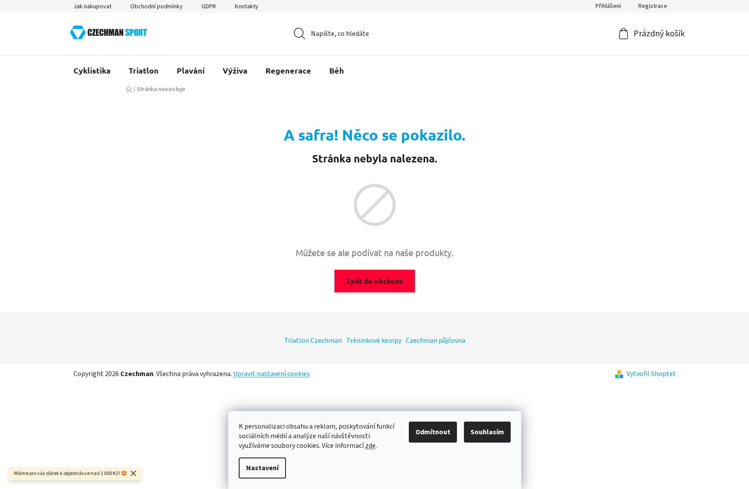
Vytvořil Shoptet (651, 374)
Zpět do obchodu (374, 280)
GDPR (209, 6)
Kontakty (246, 6)
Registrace (652, 6)
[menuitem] (92, 70)
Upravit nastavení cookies (271, 374)
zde (370, 445)
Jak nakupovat (92, 6)
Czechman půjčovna (435, 340)
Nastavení (262, 468)
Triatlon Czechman (313, 340)
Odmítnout (432, 432)
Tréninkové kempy (373, 340)
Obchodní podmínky (156, 6)
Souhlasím (487, 432)
